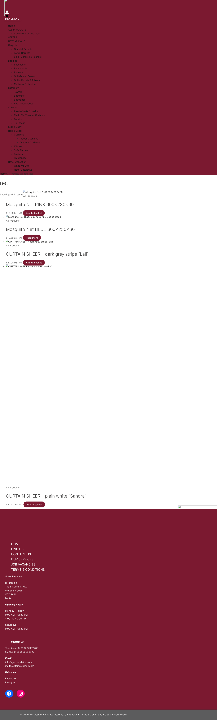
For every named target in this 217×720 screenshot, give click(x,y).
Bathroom (13, 87)
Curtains (13, 107)
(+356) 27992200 (28, 648)
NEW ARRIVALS (16, 41)
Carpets (12, 45)
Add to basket (34, 213)
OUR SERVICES (22, 559)
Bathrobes (19, 99)
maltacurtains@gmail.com (19, 665)
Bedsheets (20, 64)
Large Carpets (22, 52)
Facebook (10, 678)
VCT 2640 (11, 594)
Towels (18, 91)
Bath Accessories (23, 103)
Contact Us (71, 714)
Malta (8, 598)
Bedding (12, 60)
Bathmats (19, 95)
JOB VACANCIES (23, 564)
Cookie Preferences (116, 714)
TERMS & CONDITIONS (28, 569)
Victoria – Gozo (14, 590)
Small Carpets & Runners (27, 56)
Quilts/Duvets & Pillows (27, 80)
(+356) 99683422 (24, 651)
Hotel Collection (17, 161)
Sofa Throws (21, 150)
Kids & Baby (15, 126)
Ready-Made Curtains (26, 111)
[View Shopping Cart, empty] (6, 17)
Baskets (18, 154)
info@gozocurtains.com (18, 662)
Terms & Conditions (91, 714)
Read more (32, 237)
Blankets (18, 72)
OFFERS (12, 37)
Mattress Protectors (25, 84)
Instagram (10, 682)
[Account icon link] (7, 12)
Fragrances (20, 157)
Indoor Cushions (29, 138)
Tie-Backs (19, 122)
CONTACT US (21, 554)
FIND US (17, 549)
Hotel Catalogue (23, 169)
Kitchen (18, 146)
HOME (16, 544)
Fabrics (18, 119)
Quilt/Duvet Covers (24, 76)
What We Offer (22, 165)
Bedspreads (20, 68)
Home (11, 25)
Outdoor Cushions (30, 142)
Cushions (19, 134)
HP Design (11, 582)
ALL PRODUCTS (17, 29)
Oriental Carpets (23, 49)
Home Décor (15, 130)
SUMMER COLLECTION (27, 33)
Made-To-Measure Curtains (29, 115)
